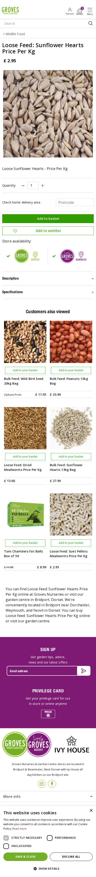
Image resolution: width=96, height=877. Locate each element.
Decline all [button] (71, 857)
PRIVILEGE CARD (48, 690)
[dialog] (48, 841)
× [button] (91, 810)
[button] (48, 869)
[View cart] (80, 11)
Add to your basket (25, 370)
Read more (19, 829)
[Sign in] (70, 11)
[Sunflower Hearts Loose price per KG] (48, 113)
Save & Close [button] (25, 857)
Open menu (91, 11)
